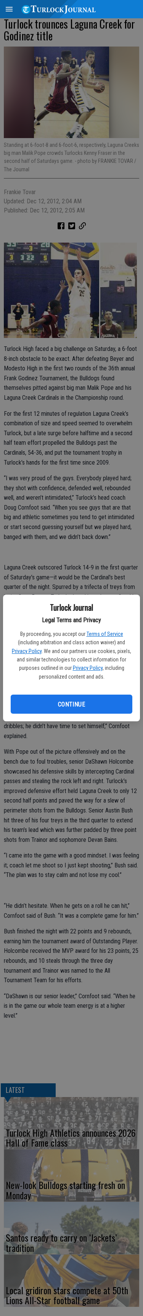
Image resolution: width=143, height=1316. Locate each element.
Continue (71, 704)
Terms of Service (105, 634)
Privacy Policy (27, 651)
